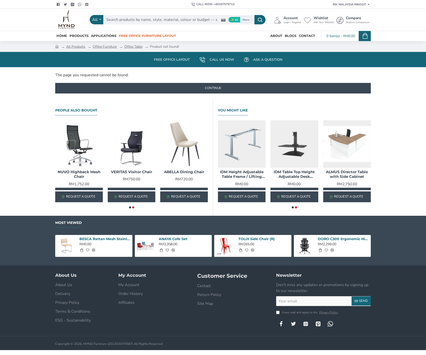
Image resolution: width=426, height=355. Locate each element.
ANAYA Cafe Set (173, 239)
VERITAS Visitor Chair (131, 172)
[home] (57, 46)
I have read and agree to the (309, 312)
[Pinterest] (87, 4)
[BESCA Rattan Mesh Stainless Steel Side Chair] (66, 246)
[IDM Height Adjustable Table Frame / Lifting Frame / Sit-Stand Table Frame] (242, 144)
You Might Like (233, 110)
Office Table (133, 46)
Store (246, 20)
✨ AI (234, 20)
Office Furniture (105, 46)
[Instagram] (306, 324)
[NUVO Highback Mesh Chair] (79, 144)
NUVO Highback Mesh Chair (79, 174)
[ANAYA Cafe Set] (146, 246)
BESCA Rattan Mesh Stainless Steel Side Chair (105, 239)
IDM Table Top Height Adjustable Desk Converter (294, 174)
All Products (75, 46)
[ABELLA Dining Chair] (184, 144)
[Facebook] (58, 4)
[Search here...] (260, 19)
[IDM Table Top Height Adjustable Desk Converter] (294, 144)
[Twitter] (66, 4)
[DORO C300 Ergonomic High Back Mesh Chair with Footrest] (305, 246)
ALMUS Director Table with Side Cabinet (347, 174)
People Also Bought (76, 110)
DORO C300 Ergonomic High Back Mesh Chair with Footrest (343, 239)
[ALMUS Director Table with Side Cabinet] (347, 144)
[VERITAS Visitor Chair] (131, 144)
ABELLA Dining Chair (184, 172)
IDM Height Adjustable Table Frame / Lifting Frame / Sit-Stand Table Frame (241, 174)
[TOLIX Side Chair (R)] (225, 246)
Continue (213, 88)
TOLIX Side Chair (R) (256, 239)
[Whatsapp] (80, 4)
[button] (130, 207)
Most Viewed (68, 223)
